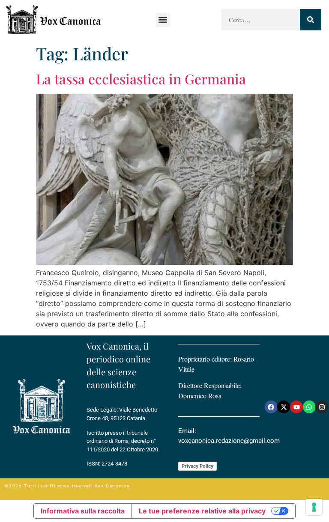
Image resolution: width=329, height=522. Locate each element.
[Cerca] (310, 19)
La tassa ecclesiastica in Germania (141, 78)
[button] (163, 20)
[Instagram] (321, 406)
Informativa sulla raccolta (83, 511)
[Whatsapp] (309, 406)
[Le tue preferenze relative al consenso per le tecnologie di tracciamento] (314, 507)
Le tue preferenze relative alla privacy (202, 511)
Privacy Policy (197, 466)
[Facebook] (271, 406)
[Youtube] (296, 406)
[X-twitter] (283, 406)
